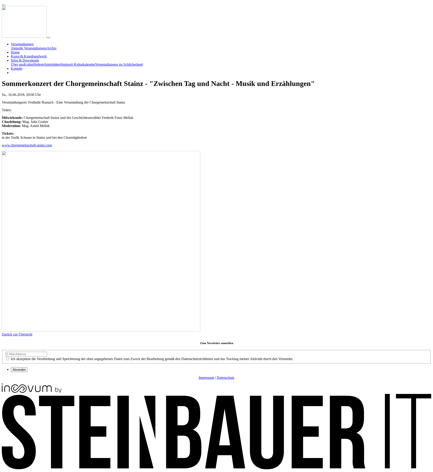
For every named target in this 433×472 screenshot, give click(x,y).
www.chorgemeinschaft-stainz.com (27, 145)
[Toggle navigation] (48, 37)
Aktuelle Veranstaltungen (29, 48)
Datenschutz (225, 377)
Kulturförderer (34, 64)
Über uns (17, 64)
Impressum (206, 377)
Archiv (52, 48)
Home (15, 52)
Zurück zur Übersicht (17, 334)
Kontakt (16, 68)
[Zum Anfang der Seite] (3, 5)
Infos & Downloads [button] (25, 60)
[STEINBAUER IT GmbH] (216, 468)
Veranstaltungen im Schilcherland (119, 64)
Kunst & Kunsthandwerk (29, 56)
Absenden (19, 369)
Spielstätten (52, 64)
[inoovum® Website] (32, 392)
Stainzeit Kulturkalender (78, 64)
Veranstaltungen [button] (22, 44)
